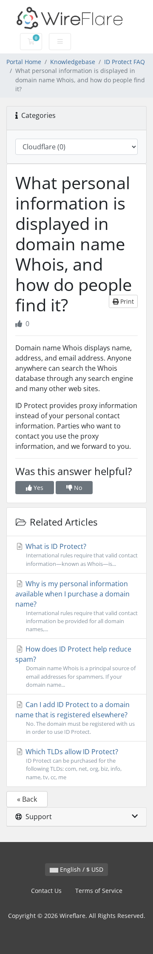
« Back (27, 799)
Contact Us (46, 891)
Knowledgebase (72, 62)
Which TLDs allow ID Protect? (73, 764)
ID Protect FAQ (124, 62)
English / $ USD (80, 869)
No (77, 488)
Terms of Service (98, 891)
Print (126, 301)
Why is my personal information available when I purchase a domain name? (76, 606)
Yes (37, 488)
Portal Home (23, 62)
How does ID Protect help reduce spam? (75, 666)
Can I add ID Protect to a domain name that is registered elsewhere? (75, 718)
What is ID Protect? (81, 554)
